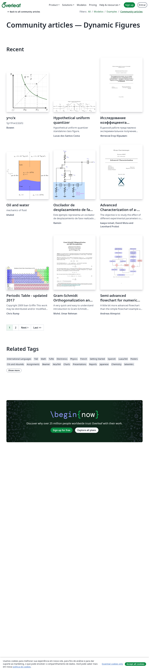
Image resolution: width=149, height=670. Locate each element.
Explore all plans (86, 430)
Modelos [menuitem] (81, 5)
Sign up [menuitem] (129, 5)
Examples (112, 11)
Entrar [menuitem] (142, 5)
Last (37, 327)
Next (25, 327)
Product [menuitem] (53, 5)
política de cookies (22, 666)
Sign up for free (61, 430)
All (89, 11)
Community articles (131, 11)
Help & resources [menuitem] (108, 5)
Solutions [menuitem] (67, 5)
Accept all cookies (135, 664)
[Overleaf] (11, 5)
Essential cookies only (112, 663)
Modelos (98, 11)
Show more (14, 370)
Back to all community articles (23, 11)
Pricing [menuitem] (93, 5)
